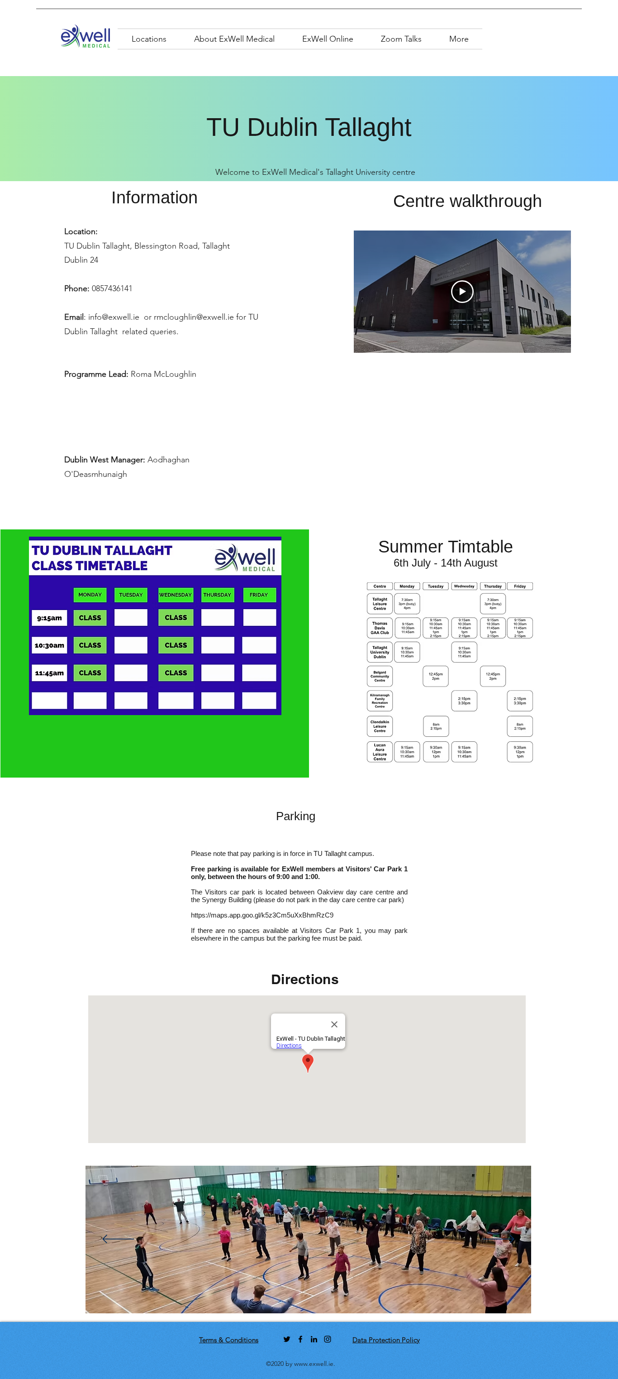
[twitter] (286, 1339)
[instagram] (327, 1339)
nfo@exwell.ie (114, 317)
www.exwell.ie (313, 1364)
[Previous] (118, 1240)
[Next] (498, 1240)
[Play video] (462, 291)
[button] (149, 39)
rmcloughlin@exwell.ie (194, 317)
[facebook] (300, 1339)
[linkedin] (314, 1339)
